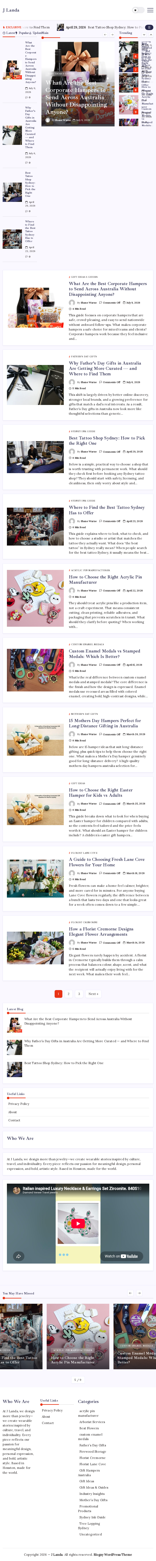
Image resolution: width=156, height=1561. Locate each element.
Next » (93, 994)
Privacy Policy (18, 1104)
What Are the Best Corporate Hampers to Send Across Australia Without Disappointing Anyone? (31, 62)
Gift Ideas (86, 1481)
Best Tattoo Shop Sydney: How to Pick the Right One (90, 27)
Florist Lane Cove (92, 1464)
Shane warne (63, 120)
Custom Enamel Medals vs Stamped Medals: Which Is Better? (147, 120)
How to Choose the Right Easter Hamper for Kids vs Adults (101, 792)
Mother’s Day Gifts (93, 1500)
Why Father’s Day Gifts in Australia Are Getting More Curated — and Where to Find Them (30, 127)
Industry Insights (92, 1494)
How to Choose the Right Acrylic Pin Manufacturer (147, 97)
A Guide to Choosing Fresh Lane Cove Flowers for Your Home (107, 862)
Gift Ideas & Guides (93, 1487)
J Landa (11, 10)
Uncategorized (90, 1534)
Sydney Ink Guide (92, 1517)
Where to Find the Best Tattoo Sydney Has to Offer (30, 231)
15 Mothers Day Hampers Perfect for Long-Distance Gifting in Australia (105, 723)
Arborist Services (92, 1422)
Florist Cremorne (92, 1458)
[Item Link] (12, 70)
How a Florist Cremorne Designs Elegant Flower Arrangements (101, 931)
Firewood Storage (92, 1451)
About (12, 1112)
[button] (138, 10)
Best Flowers (89, 1428)
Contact (14, 1120)
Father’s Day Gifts (92, 1445)
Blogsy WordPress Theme (113, 1555)
